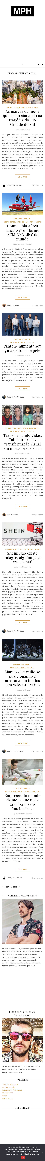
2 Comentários (37, 515)
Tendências (35, 222)
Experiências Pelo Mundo (12, 1090)
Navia (4, 1095)
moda (9, 107)
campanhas (18, 665)
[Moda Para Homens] (22, 11)
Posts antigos (12, 887)
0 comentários (37, 185)
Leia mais (22, 177)
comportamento (22, 219)
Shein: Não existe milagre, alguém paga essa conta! (23, 557)
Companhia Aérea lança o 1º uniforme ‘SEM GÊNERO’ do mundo (22, 232)
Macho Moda (7, 1098)
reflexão (9, 549)
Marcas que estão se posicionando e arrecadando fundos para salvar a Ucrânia (22, 678)
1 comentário (38, 305)
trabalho (35, 792)
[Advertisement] (22, 42)
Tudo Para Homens (10, 1084)
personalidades (31, 428)
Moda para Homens (14, 185)
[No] (42, 1152)
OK (23, 1157)
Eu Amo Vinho (7, 1093)
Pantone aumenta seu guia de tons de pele (23, 348)
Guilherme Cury (13, 305)
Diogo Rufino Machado (15, 397)
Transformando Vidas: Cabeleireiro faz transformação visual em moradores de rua (22, 442)
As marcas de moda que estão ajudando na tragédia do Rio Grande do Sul (22, 118)
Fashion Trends (8, 1087)
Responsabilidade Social (26, 107)
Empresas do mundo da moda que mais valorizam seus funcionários (22, 802)
